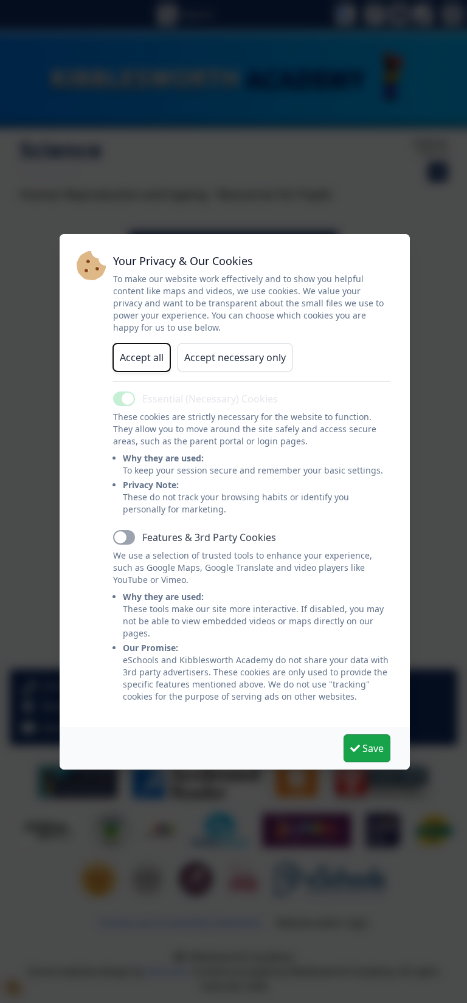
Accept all (142, 357)
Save (372, 748)
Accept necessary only (235, 357)
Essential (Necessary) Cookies (210, 398)
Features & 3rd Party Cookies (209, 537)
